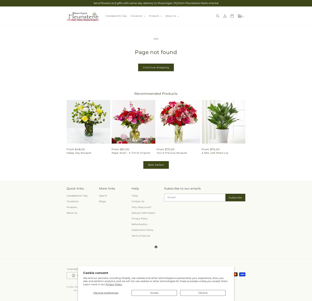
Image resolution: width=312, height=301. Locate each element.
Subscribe (235, 197)
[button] (138, 15)
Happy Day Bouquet (79, 152)
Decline (203, 292)
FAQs (135, 195)
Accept (154, 292)
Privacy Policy (114, 284)
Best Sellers (156, 164)
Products (72, 207)
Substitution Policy (142, 229)
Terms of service (141, 235)
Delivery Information (143, 212)
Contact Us (138, 201)
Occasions (72, 201)
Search (103, 195)
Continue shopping (156, 67)
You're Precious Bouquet (172, 152)
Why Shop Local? (141, 207)
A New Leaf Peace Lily (215, 152)
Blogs (102, 201)
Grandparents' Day (77, 195)
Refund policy (139, 224)
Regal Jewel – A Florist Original (131, 152)
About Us (72, 212)
